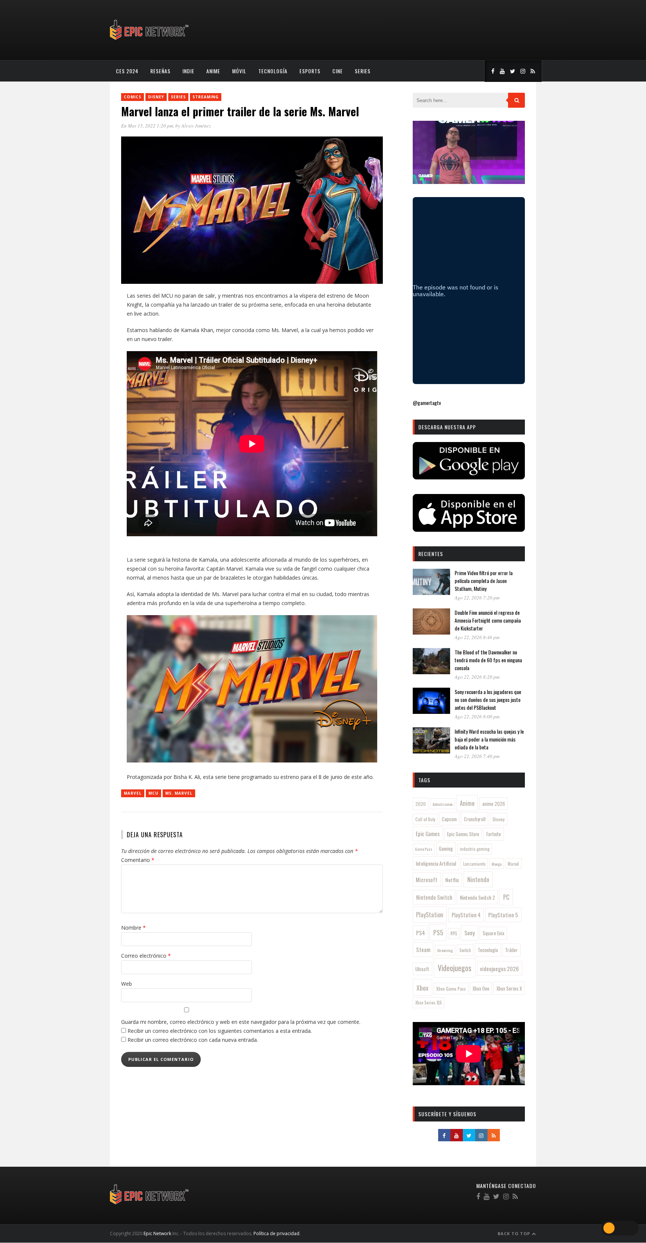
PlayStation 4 (466, 915)
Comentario (137, 859)
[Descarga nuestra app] (469, 477)
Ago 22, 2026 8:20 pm (477, 676)
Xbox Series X (509, 988)
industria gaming (474, 849)
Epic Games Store (463, 834)
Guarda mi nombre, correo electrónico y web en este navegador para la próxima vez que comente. (240, 1021)
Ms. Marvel (179, 793)
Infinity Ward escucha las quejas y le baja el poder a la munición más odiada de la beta (489, 739)
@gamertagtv (427, 402)
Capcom (449, 819)
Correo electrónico (146, 955)
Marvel (133, 793)
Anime (213, 71)
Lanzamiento (474, 864)
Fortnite (493, 834)
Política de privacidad (276, 1233)
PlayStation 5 (503, 915)
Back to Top (515, 1233)
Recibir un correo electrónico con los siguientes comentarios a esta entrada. (219, 1030)
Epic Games (428, 833)
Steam (423, 949)
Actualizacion (443, 804)
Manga (496, 864)
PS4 (420, 933)
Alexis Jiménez (196, 125)
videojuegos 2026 (499, 968)
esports (309, 71)
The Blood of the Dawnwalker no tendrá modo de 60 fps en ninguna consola (488, 660)
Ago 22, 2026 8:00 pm (477, 716)
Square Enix (493, 933)
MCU (153, 793)
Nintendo (478, 879)
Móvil (239, 71)
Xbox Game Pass (451, 988)
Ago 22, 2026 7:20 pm (477, 597)
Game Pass (423, 849)
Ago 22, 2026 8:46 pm (477, 637)
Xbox (422, 987)
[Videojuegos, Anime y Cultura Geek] (150, 40)
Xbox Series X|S (428, 1003)
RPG (453, 933)
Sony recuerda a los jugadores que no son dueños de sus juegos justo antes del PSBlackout (488, 699)
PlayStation (429, 914)
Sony (469, 932)
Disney (156, 96)
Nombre (133, 927)
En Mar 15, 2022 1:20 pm (147, 125)
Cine (337, 71)
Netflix (452, 880)
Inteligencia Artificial (436, 863)
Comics (132, 96)
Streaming (206, 96)
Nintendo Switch (434, 897)
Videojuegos (454, 967)
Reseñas (160, 71)
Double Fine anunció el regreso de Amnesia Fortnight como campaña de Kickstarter (488, 620)
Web (126, 983)
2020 (420, 803)
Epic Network (157, 1233)
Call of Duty (425, 819)
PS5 (438, 932)
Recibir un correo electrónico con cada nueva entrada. (192, 1039)
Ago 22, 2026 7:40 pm (477, 756)
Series (362, 71)
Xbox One (481, 988)
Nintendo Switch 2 (477, 897)
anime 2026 (493, 803)
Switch (465, 950)
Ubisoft (422, 969)
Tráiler (511, 950)
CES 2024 (127, 71)
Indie (188, 71)
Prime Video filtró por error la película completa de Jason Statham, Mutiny (484, 580)
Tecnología (272, 71)
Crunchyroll (475, 819)
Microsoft (426, 879)
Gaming (446, 848)
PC (506, 897)
